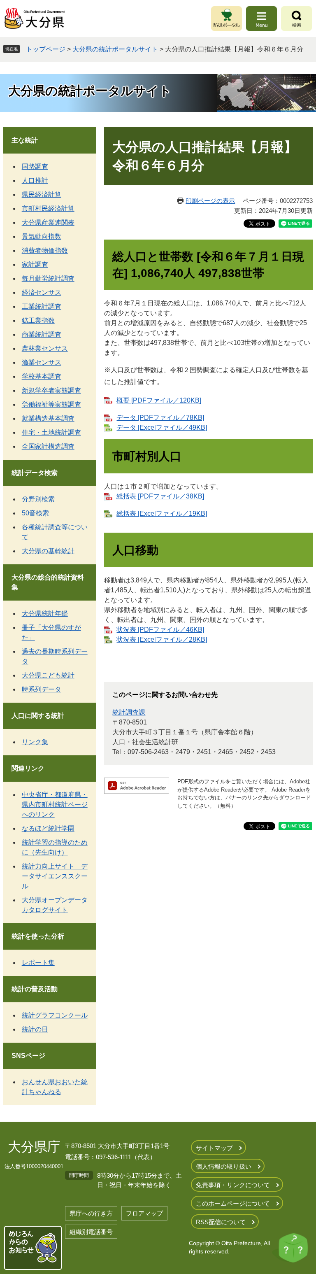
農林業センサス (45, 348)
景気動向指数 (41, 236)
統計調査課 (128, 712)
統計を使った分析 (38, 936)
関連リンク (28, 768)
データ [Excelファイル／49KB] (161, 427)
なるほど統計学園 (48, 828)
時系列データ (41, 689)
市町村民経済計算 (48, 208)
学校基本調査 (41, 376)
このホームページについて (233, 1203)
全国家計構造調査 (48, 446)
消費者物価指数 (45, 250)
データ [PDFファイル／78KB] (160, 417)
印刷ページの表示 (210, 200)
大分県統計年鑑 (45, 613)
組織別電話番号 (91, 1231)
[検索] (296, 18)
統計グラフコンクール (55, 1015)
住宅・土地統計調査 (51, 432)
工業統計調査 (41, 306)
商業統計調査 (41, 334)
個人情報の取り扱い (223, 1166)
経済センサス (41, 292)
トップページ (45, 49)
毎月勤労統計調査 (48, 278)
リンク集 (35, 741)
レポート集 (38, 962)
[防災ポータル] (226, 18)
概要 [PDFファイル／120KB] (158, 400)
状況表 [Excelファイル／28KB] (161, 639)
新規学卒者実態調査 (51, 390)
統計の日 (35, 1029)
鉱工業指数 (38, 320)
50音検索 (35, 513)
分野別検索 (38, 499)
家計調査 (35, 264)
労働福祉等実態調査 (51, 404)
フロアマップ (144, 1213)
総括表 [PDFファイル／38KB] (160, 496)
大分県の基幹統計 (48, 550)
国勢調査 (35, 166)
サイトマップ (214, 1147)
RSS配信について (221, 1221)
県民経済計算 (41, 194)
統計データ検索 (35, 472)
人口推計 (35, 180)
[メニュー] (261, 18)
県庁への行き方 (91, 1213)
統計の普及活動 (35, 988)
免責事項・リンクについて (233, 1184)
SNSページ (28, 1055)
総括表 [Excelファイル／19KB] (161, 513)
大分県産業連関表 (48, 222)
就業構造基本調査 (48, 418)
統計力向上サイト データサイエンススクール (55, 876)
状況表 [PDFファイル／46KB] (160, 629)
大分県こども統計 (48, 675)
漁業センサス (41, 362)
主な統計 (25, 140)
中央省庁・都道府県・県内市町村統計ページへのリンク (55, 804)
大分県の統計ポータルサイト (115, 49)
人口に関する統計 (38, 715)
